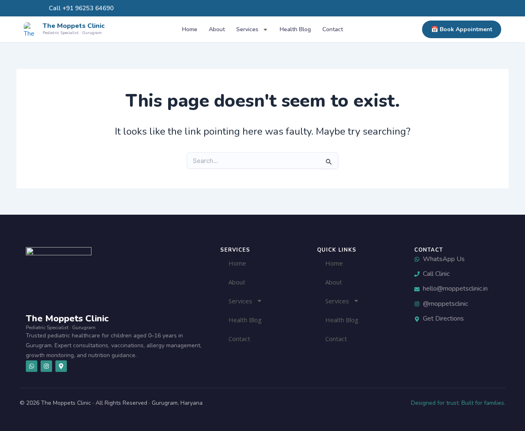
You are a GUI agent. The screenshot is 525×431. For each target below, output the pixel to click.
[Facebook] (468, 8)
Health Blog (295, 29)
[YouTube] (475, 8)
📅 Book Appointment (461, 29)
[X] (483, 8)
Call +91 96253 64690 (80, 8)
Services (247, 29)
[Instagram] (461, 8)
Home (189, 29)
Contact (332, 29)
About (217, 29)
